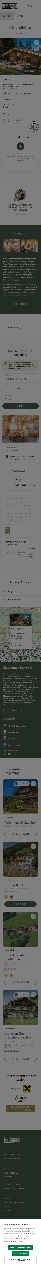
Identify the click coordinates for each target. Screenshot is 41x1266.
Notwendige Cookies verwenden (20, 1260)
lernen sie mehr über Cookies (13, 1241)
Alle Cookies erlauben (20, 1247)
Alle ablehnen (20, 1253)
